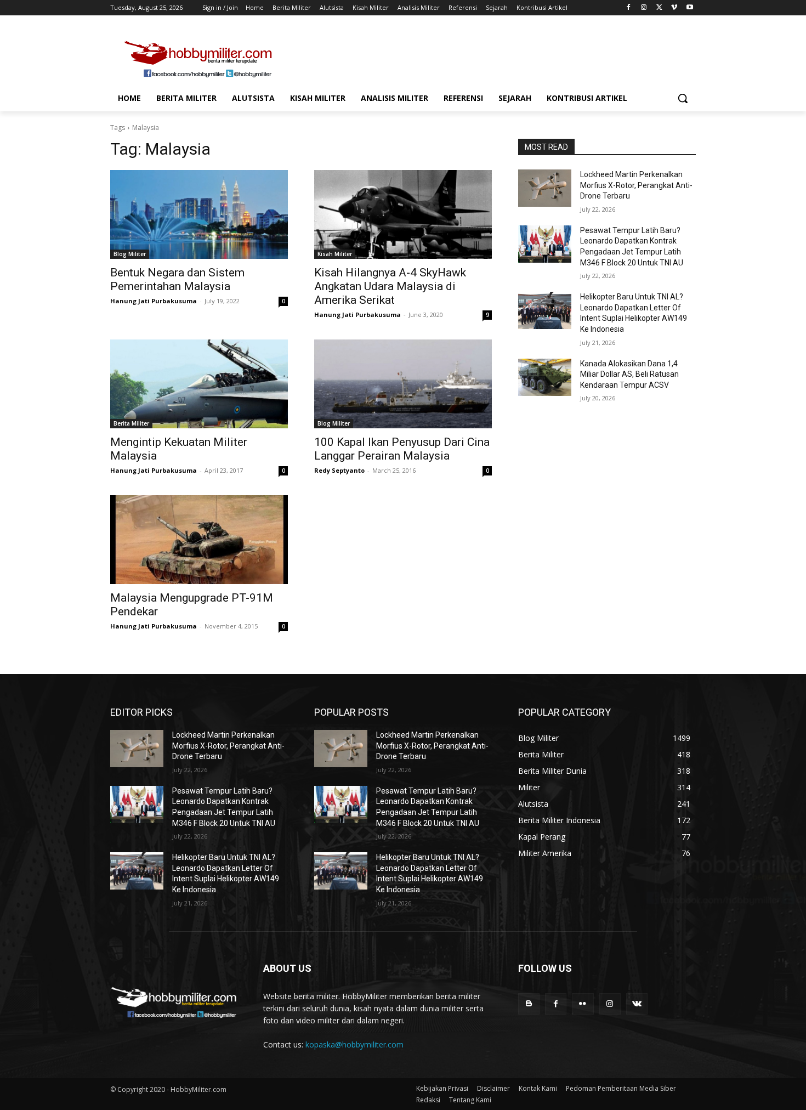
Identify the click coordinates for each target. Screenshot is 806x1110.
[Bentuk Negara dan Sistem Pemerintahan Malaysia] (199, 214)
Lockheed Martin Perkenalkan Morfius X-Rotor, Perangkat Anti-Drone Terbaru (636, 185)
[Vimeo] (674, 8)
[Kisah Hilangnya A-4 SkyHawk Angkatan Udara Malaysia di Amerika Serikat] (403, 214)
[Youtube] (689, 8)
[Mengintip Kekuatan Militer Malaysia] (199, 383)
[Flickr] (582, 1004)
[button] (682, 98)
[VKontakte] (637, 1004)
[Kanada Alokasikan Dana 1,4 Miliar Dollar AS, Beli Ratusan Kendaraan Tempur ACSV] (544, 377)
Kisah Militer (334, 254)
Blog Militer (129, 254)
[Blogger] (529, 1004)
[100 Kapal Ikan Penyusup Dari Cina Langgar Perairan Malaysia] (403, 383)
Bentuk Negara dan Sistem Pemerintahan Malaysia (177, 279)
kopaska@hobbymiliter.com (354, 1044)
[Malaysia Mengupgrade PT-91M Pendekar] (199, 539)
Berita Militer (131, 423)
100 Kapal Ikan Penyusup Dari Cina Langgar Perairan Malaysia (402, 448)
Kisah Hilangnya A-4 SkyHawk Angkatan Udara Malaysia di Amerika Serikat (390, 286)
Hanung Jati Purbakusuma (153, 301)
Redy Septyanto (339, 470)
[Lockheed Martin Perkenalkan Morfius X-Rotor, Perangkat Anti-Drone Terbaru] (544, 188)
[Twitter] (659, 8)
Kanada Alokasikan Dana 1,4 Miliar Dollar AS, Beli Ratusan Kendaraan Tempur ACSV (629, 374)
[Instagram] (644, 8)
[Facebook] (628, 8)
